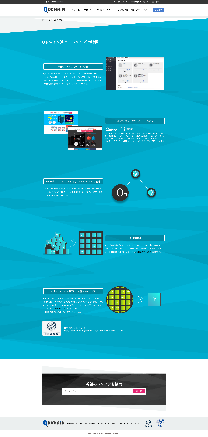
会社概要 (70, 423)
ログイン (146, 10)
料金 (73, 10)
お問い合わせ (136, 10)
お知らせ (100, 10)
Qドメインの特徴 (55, 20)
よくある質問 (123, 10)
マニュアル (111, 10)
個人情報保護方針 (92, 423)
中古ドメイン (89, 10)
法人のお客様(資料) (108, 423)
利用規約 (79, 423)
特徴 (79, 10)
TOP (44, 20)
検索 (139, 391)
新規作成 (137, 2)
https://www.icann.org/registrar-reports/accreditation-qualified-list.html (93, 330)
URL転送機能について (143, 252)
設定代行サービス (60, 308)
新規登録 (158, 10)
